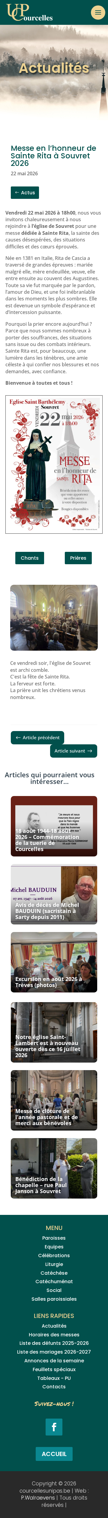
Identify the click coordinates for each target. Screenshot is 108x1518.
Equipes (54, 1246)
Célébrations (54, 1255)
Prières (78, 558)
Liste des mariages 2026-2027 (54, 1351)
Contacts (54, 1386)
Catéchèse (54, 1273)
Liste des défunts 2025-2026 (54, 1343)
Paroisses (54, 1238)
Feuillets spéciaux (54, 1369)
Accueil (54, 1454)
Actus (28, 192)
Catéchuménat (54, 1281)
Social (54, 1290)
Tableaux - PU (54, 1378)
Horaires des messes (54, 1334)
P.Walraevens (38, 1497)
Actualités (54, 1325)
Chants (30, 558)
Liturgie (54, 1264)
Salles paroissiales (54, 1299)
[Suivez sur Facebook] (54, 1427)
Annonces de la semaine (54, 1360)
